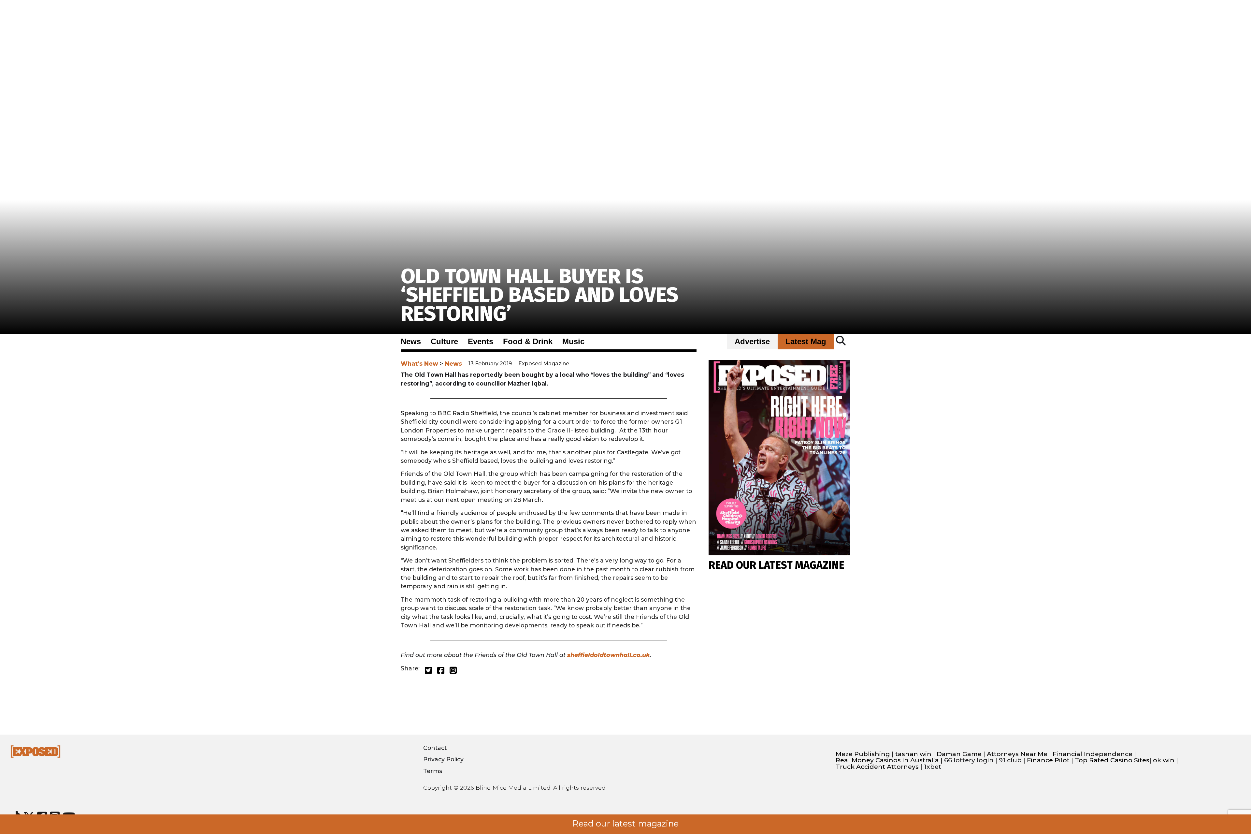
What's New (419, 363)
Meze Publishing (863, 754)
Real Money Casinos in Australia (887, 760)
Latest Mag (805, 341)
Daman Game (959, 754)
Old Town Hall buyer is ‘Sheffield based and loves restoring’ (539, 295)
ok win (1163, 760)
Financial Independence (1092, 754)
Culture (444, 341)
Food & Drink (528, 341)
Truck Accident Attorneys (877, 767)
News (411, 341)
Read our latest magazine (625, 823)
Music (573, 341)
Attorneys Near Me (1017, 754)
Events (480, 341)
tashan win (913, 754)
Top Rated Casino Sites (1112, 760)
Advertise (752, 341)
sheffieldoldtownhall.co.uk (608, 654)
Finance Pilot (1048, 760)
